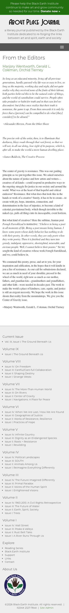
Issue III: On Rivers (16, 392)
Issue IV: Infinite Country (20, 434)
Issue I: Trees (12, 513)
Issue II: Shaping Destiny (19, 373)
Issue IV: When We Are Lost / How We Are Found (34, 412)
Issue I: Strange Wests (18, 376)
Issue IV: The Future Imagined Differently (30, 480)
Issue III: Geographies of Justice (24, 415)
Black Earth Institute (17, 551)
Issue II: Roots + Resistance (21, 441)
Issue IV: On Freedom (18, 366)
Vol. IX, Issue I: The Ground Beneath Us (28, 341)
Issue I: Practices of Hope (20, 422)
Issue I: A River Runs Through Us (24, 535)
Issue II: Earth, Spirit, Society (22, 509)
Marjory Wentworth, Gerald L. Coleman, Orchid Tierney (27, 68)
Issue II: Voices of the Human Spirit (26, 486)
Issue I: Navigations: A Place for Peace (27, 399)
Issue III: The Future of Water (22, 506)
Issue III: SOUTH (14, 460)
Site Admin (47, 607)
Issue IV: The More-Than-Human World (28, 389)
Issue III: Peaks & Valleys (19, 528)
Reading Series (14, 548)
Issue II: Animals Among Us (21, 464)
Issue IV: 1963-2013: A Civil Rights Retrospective (33, 502)
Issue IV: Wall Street (17, 525)
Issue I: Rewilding (15, 444)
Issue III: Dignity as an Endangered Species (31, 438)
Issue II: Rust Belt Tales (18, 532)
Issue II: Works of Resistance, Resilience (28, 418)
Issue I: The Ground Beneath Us (24, 354)
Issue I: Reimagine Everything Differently (30, 467)
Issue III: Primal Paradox (19, 483)
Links (8, 558)
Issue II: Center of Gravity (20, 396)
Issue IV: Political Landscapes (22, 457)
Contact (9, 561)
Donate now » (50, 11)
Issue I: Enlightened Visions (21, 490)
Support (10, 555)
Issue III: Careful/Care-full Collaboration (28, 369)
